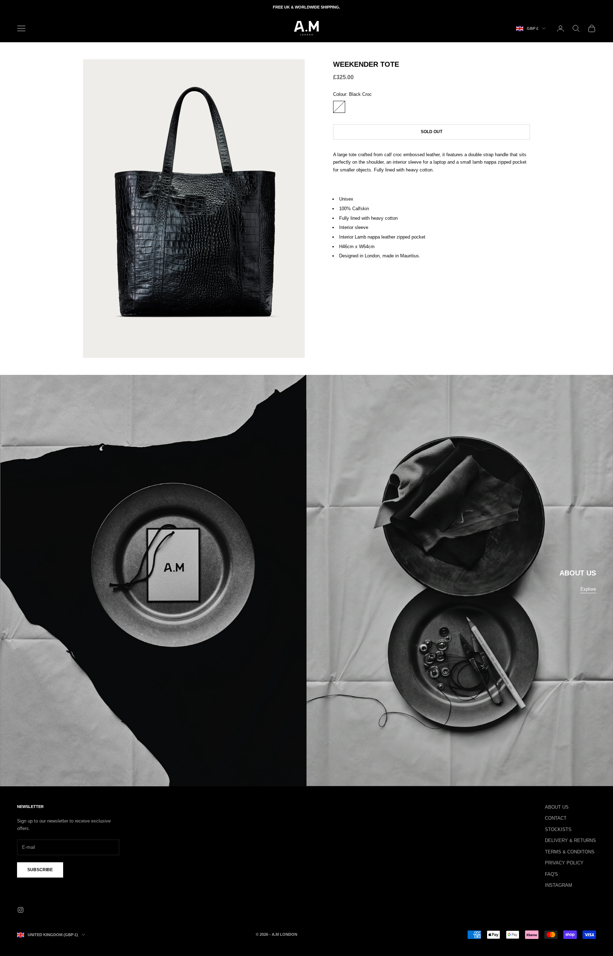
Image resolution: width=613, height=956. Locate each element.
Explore (588, 589)
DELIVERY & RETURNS (570, 840)
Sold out (431, 131)
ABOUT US (557, 807)
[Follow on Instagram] (20, 909)
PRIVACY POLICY (564, 862)
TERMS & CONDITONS (570, 851)
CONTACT (556, 818)
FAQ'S (551, 874)
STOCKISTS (558, 829)
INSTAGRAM (558, 885)
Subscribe (40, 869)
